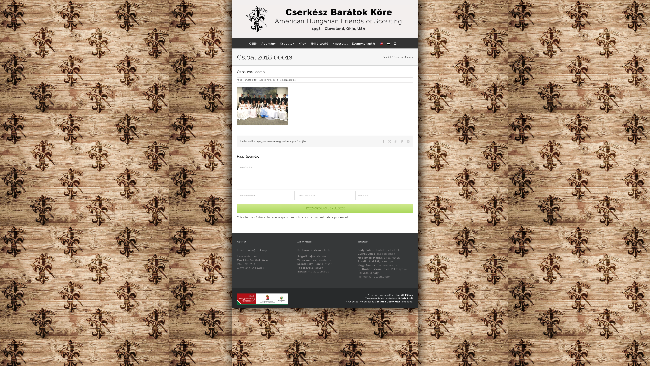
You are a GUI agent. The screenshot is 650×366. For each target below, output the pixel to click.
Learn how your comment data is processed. (319, 217)
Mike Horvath (244, 80)
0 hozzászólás (288, 80)
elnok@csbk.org (256, 250)
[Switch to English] (381, 43)
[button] (395, 43)
